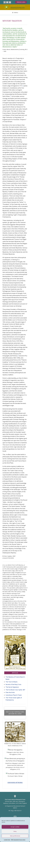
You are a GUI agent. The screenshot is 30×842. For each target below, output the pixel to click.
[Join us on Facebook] (4, 2)
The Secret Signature (12, 687)
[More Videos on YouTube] (7, 2)
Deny (15, 831)
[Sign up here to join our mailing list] (10, 2)
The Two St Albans (11, 682)
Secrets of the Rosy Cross (13, 684)
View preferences (15, 836)
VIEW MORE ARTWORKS (15, 782)
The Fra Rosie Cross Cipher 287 (15, 690)
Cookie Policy (7, 839)
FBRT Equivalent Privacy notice (18, 839)
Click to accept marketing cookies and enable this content (15, 712)
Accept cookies (15, 827)
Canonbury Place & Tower (14, 695)
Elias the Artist (10, 692)
